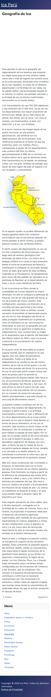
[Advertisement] (25, 42)
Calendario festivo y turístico (18, 617)
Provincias (9, 655)
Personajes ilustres (13, 642)
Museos (8, 638)
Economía (9, 625)
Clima (7, 621)
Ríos (6, 659)
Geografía (9, 634)
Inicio (7, 613)
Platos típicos (11, 646)
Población (9, 650)
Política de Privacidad (12, 689)
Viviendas (9, 667)
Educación (9, 630)
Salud (7, 663)
